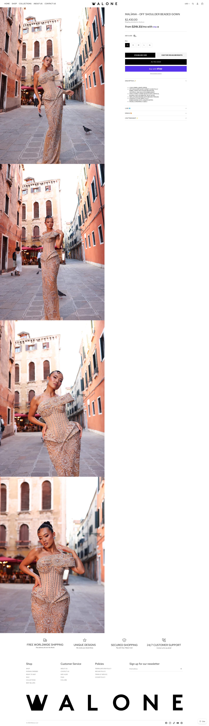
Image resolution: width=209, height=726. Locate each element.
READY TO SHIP (31, 674)
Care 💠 (128, 108)
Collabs (64, 680)
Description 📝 (130, 81)
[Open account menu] (197, 3)
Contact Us (65, 671)
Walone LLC (34, 723)
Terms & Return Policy (103, 668)
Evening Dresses (32, 671)
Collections (30, 680)
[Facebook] (166, 723)
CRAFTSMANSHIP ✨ (131, 118)
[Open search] (192, 3)
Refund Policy (100, 671)
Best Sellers (30, 683)
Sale (27, 677)
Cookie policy (100, 677)
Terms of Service (101, 674)
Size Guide (64, 674)
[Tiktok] (174, 723)
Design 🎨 (128, 113)
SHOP (28, 668)
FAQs (62, 677)
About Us (64, 668)
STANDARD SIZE (140, 55)
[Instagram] (170, 723)
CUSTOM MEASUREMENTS (172, 55)
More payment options (156, 73)
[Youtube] (177, 723)
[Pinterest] (181, 723)
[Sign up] (181, 669)
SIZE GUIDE (128, 36)
